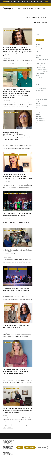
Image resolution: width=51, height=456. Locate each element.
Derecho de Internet (40, 63)
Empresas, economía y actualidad (32, 8)
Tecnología (38, 116)
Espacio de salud (39, 80)
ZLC (37, 122)
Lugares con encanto (40, 92)
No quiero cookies (30, 447)
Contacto (37, 22)
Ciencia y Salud (39, 53)
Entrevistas (44, 13)
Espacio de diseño (40, 77)
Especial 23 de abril (40, 82)
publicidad (38, 103)
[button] (46, 1)
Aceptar (19, 447)
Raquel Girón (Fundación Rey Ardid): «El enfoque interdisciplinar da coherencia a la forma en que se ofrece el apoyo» (16, 371)
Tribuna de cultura (40, 118)
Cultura (6, 268)
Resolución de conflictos (41, 105)
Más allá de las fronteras (41, 97)
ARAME (37, 46)
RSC (37, 107)
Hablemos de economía (41, 88)
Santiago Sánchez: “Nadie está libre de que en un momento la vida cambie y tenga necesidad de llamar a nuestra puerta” (17, 410)
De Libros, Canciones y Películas (43, 60)
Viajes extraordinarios (40, 120)
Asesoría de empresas (41, 48)
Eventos (19, 268)
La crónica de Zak (40, 90)
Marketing (38, 95)
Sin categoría (39, 112)
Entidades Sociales (28, 13)
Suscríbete (44, 22)
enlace (12, 454)
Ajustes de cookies (42, 447)
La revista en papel (25, 17)
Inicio (19, 8)
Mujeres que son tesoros (41, 99)
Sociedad (45, 8)
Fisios (37, 86)
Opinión (37, 13)
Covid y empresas (39, 55)
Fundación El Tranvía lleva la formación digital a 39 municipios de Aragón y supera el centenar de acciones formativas (17, 252)
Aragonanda (38, 44)
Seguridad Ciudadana (40, 110)
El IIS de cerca (39, 65)
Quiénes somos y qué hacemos (39, 17)
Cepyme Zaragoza (40, 51)
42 (4, 427)
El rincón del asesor (40, 67)
